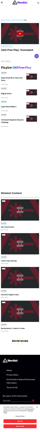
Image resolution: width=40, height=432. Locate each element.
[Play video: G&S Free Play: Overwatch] (20, 33)
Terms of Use (12, 387)
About (9, 370)
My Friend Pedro (7, 227)
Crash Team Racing (9, 261)
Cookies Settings (20, 416)
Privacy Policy (12, 375)
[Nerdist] (20, 2)
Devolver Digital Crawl (10, 294)
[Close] (37, 407)
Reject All (20, 421)
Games (4, 73)
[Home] (10, 362)
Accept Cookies (20, 426)
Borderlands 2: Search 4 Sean (13, 328)
